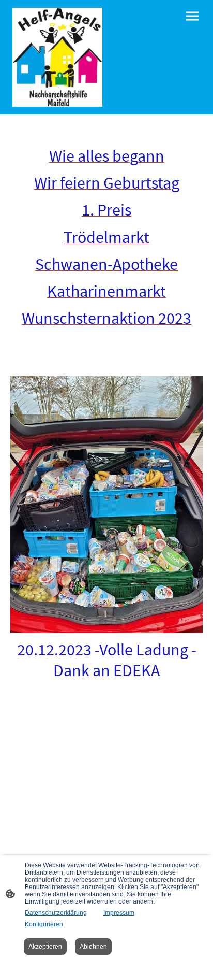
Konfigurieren (44, 924)
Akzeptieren (45, 946)
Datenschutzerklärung (56, 913)
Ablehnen (93, 946)
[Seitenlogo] (57, 57)
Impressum (118, 913)
